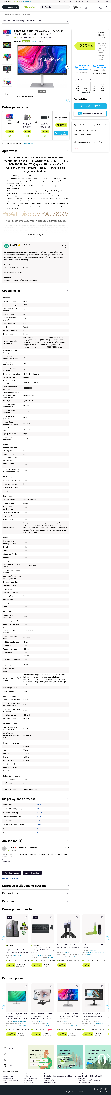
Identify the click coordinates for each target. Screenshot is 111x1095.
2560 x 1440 (42, 813)
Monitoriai (5, 1082)
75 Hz (39, 817)
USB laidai (81, 1078)
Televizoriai (28, 1074)
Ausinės (47, 1078)
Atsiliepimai (80, 1)
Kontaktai (71, 1)
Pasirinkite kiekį (80, 99)
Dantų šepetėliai (84, 1082)
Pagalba (63, 1)
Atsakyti (6, 861)
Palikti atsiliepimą (12, 873)
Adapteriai (28, 1080)
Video (40, 21)
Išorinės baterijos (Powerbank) (89, 1080)
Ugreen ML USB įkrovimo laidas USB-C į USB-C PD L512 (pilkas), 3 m (68, 947)
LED (38, 821)
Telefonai (27, 1076)
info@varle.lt (26, 1)
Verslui (99, 1)
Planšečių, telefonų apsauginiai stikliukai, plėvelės (62, 1076)
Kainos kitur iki (102, 35)
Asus (39, 805)
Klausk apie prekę (18, 21)
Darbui (39, 825)
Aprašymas (6, 21)
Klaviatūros (82, 1074)
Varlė (107, 1)
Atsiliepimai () (30, 21)
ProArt (39, 829)
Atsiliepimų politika (10, 878)
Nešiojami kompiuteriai (52, 1074)
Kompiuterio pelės (31, 1078)
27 (38, 809)
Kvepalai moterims (8, 1078)
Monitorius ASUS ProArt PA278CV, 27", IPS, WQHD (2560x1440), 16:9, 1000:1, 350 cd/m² (68, 1016)
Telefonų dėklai (49, 1080)
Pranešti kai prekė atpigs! (92, 114)
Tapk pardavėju (90, 1)
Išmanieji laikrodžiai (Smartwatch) (90, 1076)
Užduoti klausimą (32, 873)
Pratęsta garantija (84, 79)
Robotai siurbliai (50, 1082)
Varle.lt (26, 41)
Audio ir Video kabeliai (10, 1080)
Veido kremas (7, 1074)
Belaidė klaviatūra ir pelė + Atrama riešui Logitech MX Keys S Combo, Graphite (45, 127)
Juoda (39, 833)
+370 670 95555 (14, 1)
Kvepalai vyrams (8, 1076)
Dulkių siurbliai (29, 1082)
